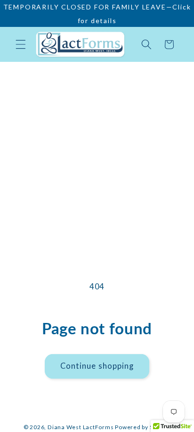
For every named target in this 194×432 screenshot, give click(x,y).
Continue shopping (97, 366)
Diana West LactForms (80, 427)
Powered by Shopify (142, 427)
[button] (20, 44)
